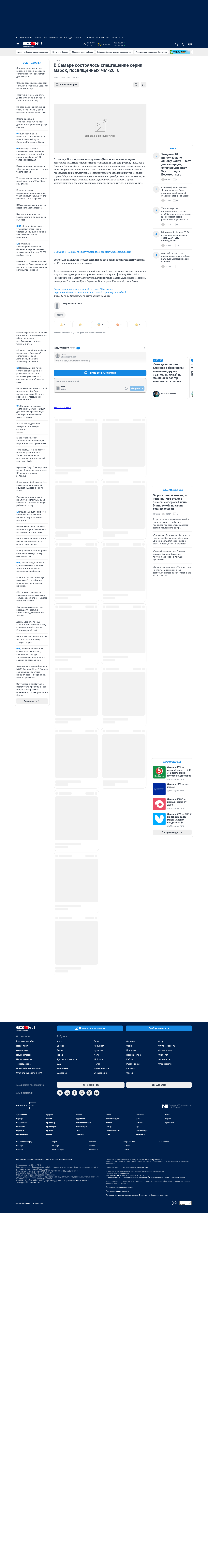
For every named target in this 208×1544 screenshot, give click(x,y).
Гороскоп (89, 38)
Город (60, 1055)
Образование (100, 1073)
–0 (143, 366)
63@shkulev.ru (46, 1179)
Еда (59, 1064)
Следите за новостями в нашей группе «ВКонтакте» (83, 289)
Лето (96, 1055)
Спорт (161, 1041)
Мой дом (98, 1059)
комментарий (68, 84)
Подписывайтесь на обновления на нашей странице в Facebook (90, 292)
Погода (68, 38)
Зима (96, 1041)
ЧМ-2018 (59, 315)
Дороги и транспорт (67, 1059)
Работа (129, 1059)
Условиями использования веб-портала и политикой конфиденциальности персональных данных (146, 1177)
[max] (82, 1093)
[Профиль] (190, 44)
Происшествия (133, 1055)
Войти (63, 389)
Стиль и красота (166, 1046)
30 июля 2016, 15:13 (62, 77)
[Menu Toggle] (18, 44)
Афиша (77, 38)
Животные (62, 1068)
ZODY (114, 38)
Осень (129, 1046)
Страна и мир (165, 1050)
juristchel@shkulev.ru (81, 1181)
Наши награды (23, 1055)
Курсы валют (103, 38)
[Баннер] (180, 52)
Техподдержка (23, 1064)
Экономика (164, 1059)
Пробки (104, 44)
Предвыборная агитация (28, 1068)
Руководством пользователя (117, 1173)
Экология (163, 1055)
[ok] (74, 1093)
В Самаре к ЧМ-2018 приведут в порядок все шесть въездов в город (92, 251)
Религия (130, 1068)
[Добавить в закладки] (136, 84)
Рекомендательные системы (117, 1191)
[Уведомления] (183, 44)
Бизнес (60, 1046)
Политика (131, 1050)
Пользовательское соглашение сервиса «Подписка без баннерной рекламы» (137, 1195)
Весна (60, 1050)
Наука (97, 1064)
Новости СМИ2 (62, 407)
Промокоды (41, 38)
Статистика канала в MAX (29, 1073)
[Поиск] (176, 44)
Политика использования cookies (119, 1187)
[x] (89, 1093)
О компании (22, 1050)
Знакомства (55, 38)
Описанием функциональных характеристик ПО (125, 1175)
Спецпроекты (165, 1064)
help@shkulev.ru (35, 1183)
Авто (59, 1041)
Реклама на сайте (25, 1041)
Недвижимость (24, 38)
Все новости (32, 62)
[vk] (67, 1093)
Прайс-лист (22, 1046)
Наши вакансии (24, 1059)
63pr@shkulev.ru (143, 1167)
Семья (129, 1073)
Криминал (99, 1046)
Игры (122, 38)
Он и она (130, 1041)
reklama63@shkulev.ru (153, 1160)
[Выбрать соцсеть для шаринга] (143, 84)
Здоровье (62, 1073)
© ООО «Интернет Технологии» (29, 1203)
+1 (135, 366)
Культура (98, 1050)
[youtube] (96, 1093)
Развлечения (133, 1064)
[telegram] (60, 1093)
